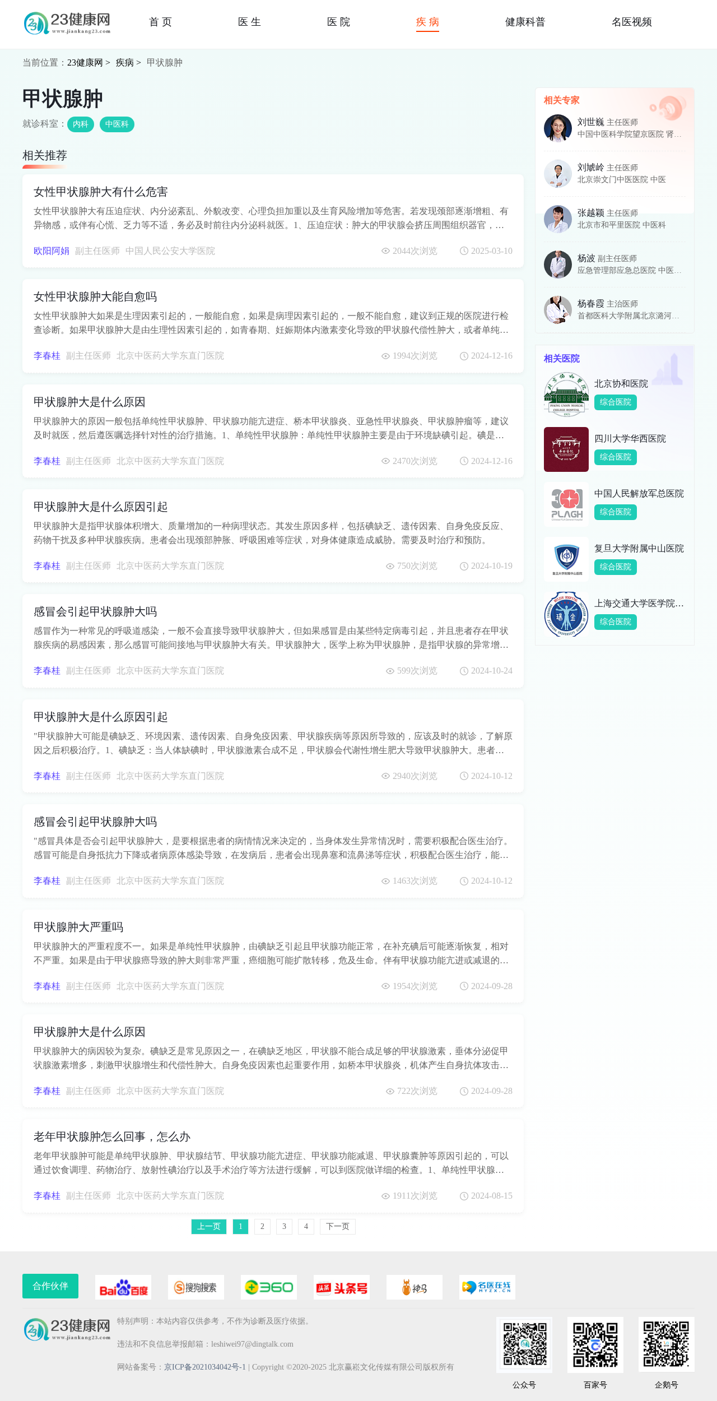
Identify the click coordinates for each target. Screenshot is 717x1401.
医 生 (249, 21)
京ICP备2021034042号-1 (205, 1367)
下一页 (338, 1226)
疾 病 (427, 21)
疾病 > (128, 62)
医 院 (338, 21)
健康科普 (525, 21)
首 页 (160, 21)
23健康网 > (88, 62)
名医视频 (632, 21)
